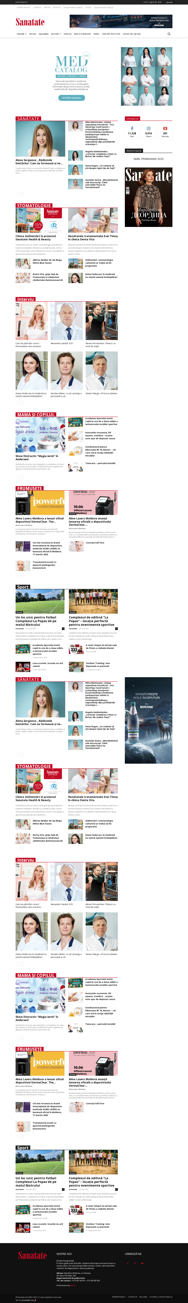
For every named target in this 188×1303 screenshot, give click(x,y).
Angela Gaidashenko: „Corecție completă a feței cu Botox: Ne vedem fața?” (100, 154)
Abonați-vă (165, 127)
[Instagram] (135, 1263)
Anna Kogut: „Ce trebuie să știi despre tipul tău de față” (100, 167)
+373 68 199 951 (78, 1280)
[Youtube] (142, 1263)
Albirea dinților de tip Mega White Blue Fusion (47, 261)
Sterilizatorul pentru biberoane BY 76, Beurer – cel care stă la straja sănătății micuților (100, 451)
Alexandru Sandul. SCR (62, 343)
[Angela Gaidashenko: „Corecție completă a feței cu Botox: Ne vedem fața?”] (75, 155)
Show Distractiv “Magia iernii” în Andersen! (37, 457)
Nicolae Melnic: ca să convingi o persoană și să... (66, 395)
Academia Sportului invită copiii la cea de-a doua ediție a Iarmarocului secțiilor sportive (101, 421)
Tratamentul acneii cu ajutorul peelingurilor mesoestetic (44, 565)
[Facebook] (128, 1263)
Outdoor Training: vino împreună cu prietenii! (98, 665)
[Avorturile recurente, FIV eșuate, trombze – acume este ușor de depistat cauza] (75, 436)
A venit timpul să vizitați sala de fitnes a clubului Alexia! (101, 646)
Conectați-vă (149, 127)
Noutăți (19, 514)
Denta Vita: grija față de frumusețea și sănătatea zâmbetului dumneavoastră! (48, 277)
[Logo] (39, 22)
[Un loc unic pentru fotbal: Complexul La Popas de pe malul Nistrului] (40, 601)
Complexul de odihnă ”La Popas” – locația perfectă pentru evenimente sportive (91, 621)
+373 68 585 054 (93, 1280)
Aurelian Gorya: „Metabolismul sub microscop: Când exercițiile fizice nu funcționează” (101, 184)
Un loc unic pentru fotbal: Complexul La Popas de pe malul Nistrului (36, 621)
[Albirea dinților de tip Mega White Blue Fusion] (23, 264)
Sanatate (20, 628)
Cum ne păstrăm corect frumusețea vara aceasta (28, 345)
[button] (168, 33)
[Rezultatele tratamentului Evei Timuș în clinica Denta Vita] (93, 220)
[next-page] (22, 194)
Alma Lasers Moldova (24, 525)
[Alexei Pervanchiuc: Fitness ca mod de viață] (102, 321)
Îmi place (132, 127)
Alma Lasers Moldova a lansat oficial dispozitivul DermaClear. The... (40, 520)
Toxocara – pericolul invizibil (100, 463)
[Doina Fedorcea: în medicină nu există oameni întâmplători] (75, 278)
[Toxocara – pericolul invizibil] (75, 467)
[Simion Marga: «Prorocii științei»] (102, 370)
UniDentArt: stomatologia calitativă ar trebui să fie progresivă (99, 263)
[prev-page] (17, 194)
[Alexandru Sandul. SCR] (67, 321)
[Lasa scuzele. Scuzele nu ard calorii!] (23, 667)
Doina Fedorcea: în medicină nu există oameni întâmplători (101, 275)
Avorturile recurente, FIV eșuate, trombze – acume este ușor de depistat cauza (100, 435)
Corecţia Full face (95, 542)
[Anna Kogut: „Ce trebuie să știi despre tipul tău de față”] (75, 170)
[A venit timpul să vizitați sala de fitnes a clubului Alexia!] (76, 649)
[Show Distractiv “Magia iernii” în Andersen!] (40, 435)
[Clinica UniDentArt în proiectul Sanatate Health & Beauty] (40, 220)
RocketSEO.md (28, 1300)
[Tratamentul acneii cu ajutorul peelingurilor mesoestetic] (23, 566)
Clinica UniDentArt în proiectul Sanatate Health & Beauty (36, 237)
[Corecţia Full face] (76, 546)
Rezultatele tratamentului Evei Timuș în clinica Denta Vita (93, 237)
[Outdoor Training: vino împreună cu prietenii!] (76, 667)
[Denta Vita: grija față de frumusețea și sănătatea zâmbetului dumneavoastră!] (23, 278)
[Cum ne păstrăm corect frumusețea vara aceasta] (32, 321)
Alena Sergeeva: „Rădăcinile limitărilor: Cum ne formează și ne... (39, 161)
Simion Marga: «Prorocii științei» (101, 393)
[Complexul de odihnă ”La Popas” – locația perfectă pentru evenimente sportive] (93, 601)
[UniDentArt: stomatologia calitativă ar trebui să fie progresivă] (75, 264)
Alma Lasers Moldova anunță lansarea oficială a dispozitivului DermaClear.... (90, 521)
